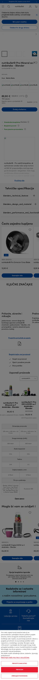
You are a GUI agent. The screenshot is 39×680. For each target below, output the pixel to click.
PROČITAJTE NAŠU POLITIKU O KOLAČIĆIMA (15, 657)
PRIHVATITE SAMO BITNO (19, 663)
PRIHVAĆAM (19, 669)
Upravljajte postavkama (19, 676)
